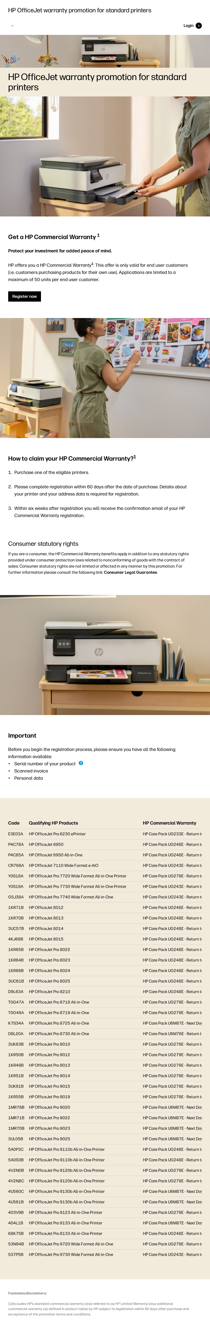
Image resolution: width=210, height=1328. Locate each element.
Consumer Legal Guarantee (130, 572)
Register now (24, 296)
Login (189, 25)
